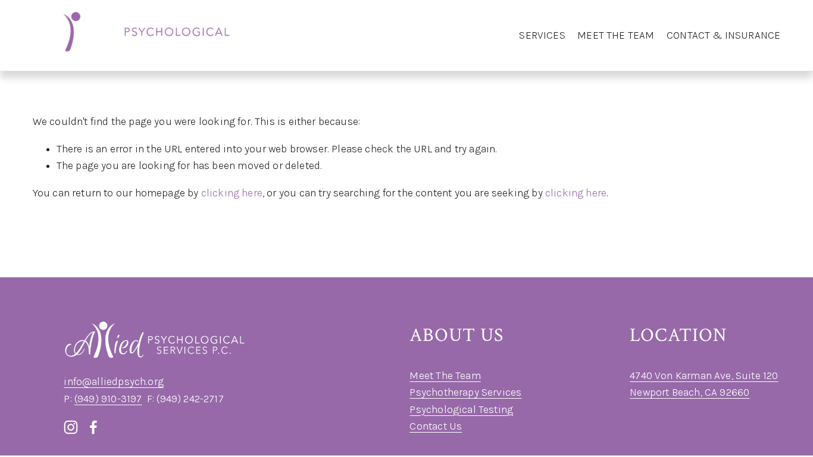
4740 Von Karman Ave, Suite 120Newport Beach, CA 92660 (704, 384)
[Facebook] (93, 427)
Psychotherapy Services (465, 392)
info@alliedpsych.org (114, 381)
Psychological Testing (461, 409)
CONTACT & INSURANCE (723, 35)
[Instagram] (71, 427)
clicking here (231, 193)
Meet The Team (444, 375)
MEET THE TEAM (615, 35)
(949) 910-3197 (108, 399)
